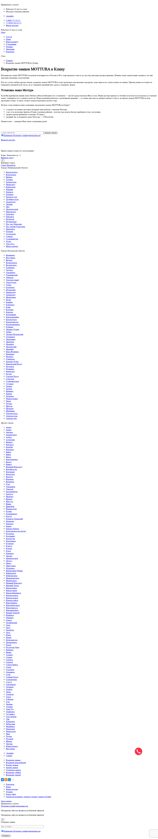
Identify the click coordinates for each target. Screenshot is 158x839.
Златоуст (9, 494)
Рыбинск (9, 650)
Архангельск (11, 435)
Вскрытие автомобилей (16, 762)
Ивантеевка (11, 297)
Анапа (8, 427)
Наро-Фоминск (12, 351)
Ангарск (9, 432)
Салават (9, 655)
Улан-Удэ (10, 709)
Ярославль (10, 749)
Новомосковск (12, 595)
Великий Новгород (14, 467)
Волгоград (10, 474)
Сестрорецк (11, 234)
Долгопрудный (12, 280)
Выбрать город (7, 158)
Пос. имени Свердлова (15, 226)
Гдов (8, 484)
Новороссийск (12, 600)
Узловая (9, 706)
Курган (9, 548)
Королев (9, 312)
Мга (7, 207)
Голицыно (10, 267)
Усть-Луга (10, 244)
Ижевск (9, 499)
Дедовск (9, 270)
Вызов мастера (12, 25)
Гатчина (9, 179)
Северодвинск (12, 664)
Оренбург (10, 630)
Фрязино (9, 391)
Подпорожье (11, 221)
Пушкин (9, 231)
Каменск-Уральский (14, 519)
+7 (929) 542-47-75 (13, 23)
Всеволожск (11, 174)
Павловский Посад (14, 364)
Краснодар (10, 538)
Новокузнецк (11, 590)
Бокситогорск (12, 172)
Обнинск (10, 617)
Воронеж (10, 479)
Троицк (9, 386)
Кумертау (10, 543)
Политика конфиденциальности (14, 806)
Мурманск (10, 568)
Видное (9, 260)
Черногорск (11, 731)
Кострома (10, 533)
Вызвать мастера (8, 140)
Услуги (9, 37)
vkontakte (10, 16)
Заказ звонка (6, 801)
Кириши (9, 189)
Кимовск (9, 524)
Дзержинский (12, 275)
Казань (9, 511)
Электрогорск (12, 413)
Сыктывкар (11, 684)
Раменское (10, 371)
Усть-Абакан (11, 716)
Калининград (11, 514)
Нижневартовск (12, 578)
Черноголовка (12, 398)
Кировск (9, 192)
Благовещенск (12, 459)
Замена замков (12, 767)
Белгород (10, 444)
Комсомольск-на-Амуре (16, 531)
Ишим (8, 504)
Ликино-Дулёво (12, 329)
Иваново (9, 496)
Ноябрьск (10, 615)
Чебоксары (10, 724)
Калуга (9, 516)
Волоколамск (11, 262)
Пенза (8, 635)
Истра (8, 300)
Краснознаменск (13, 324)
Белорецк (10, 449)
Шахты (9, 741)
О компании (11, 44)
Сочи (8, 674)
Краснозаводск (12, 322)
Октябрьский (11, 622)
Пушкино (10, 369)
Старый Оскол (12, 677)
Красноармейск (12, 317)
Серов (8, 667)
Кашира (9, 302)
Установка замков (13, 770)
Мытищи (10, 349)
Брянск (9, 464)
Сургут (9, 682)
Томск (8, 697)
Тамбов (9, 689)
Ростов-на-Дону (12, 647)
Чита (8, 734)
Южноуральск (12, 746)
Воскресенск (11, 265)
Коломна (9, 309)
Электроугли (11, 418)
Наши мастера (12, 789)
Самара (9, 657)
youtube (9, 755)
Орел (8, 627)
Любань (9, 204)
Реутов (9, 374)
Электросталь (11, 416)
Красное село (11, 197)
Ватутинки (10, 258)
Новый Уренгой (13, 613)
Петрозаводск (12, 640)
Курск (8, 551)
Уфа (7, 719)
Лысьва (9, 556)
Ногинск (9, 356)
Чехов (8, 401)
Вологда (9, 477)
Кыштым (10, 553)
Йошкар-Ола (11, 509)
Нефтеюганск (11, 575)
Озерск (9, 620)
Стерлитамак (11, 679)
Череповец (10, 729)
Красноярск (11, 541)
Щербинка (10, 411)
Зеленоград (10, 295)
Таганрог (10, 687)
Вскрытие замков (13, 760)
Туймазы (9, 699)
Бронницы (10, 255)
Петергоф (10, 219)
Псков (8, 645)
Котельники (11, 314)
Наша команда (12, 42)
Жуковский (10, 290)
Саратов (9, 662)
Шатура (9, 406)
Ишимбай (10, 506)
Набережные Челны (14, 571)
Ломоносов (10, 202)
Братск (9, 462)
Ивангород (10, 184)
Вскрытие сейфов (13, 772)
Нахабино (10, 354)
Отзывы (9, 46)
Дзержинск (10, 272)
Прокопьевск (11, 642)
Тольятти (10, 694)
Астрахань (10, 439)
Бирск (8, 457)
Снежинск (10, 672)
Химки (9, 393)
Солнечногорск (12, 381)
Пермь (8, 637)
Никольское (11, 212)
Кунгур (9, 546)
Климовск (10, 304)
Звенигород (11, 292)
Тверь (8, 692)
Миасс (8, 563)
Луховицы (10, 337)
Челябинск (10, 726)
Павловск (10, 216)
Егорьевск (10, 287)
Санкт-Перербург (8, 165)
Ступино (9, 384)
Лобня (8, 332)
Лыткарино (11, 339)
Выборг (9, 177)
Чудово (9, 403)
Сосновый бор (12, 239)
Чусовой (9, 739)
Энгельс (9, 744)
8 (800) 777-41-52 (13, 20)
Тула (8, 702)
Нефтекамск (11, 573)
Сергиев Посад (12, 376)
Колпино (9, 194)
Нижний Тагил (12, 585)
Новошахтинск (12, 610)
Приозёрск (10, 229)
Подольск (10, 366)
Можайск (10, 344)
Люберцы (10, 342)
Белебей (9, 447)
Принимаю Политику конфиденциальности (21, 135)
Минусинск (11, 566)
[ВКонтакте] (2, 779)
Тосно (8, 241)
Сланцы (9, 236)
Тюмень (9, 704)
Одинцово (10, 359)
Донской (9, 489)
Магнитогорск (12, 558)
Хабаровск (10, 721)
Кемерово (10, 521)
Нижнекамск (11, 580)
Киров (8, 526)
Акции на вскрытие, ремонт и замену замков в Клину (28, 796)
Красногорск (11, 319)
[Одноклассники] (5, 779)
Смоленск (10, 669)
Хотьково (10, 396)
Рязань (8, 652)
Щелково (10, 408)
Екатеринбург (12, 491)
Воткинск (10, 482)
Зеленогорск (11, 182)
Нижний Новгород (14, 583)
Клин (8, 307)
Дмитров (9, 277)
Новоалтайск (11, 588)
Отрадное (10, 214)
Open (3, 32)
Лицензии (10, 49)
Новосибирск (11, 603)
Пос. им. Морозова (14, 224)
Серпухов (10, 379)
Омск (8, 625)
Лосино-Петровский (14, 334)
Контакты (10, 51)
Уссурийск (10, 714)
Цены (8, 39)
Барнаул (9, 442)
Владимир (10, 472)
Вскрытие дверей (13, 775)
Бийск (8, 452)
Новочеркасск (12, 608)
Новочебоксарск (13, 605)
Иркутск (9, 501)
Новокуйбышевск (13, 593)
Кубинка (9, 327)
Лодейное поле (12, 199)
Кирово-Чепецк (12, 528)
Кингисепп (10, 187)
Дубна (8, 285)
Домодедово (11, 282)
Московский (11, 347)
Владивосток (11, 469)
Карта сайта (11, 794)
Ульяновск (10, 711)
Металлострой (12, 209)
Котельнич (10, 536)
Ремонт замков (12, 765)
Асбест (9, 437)
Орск (8, 632)
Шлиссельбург (12, 246)
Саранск (9, 660)
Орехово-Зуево (12, 361)
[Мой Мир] (9, 779)
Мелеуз (9, 561)
